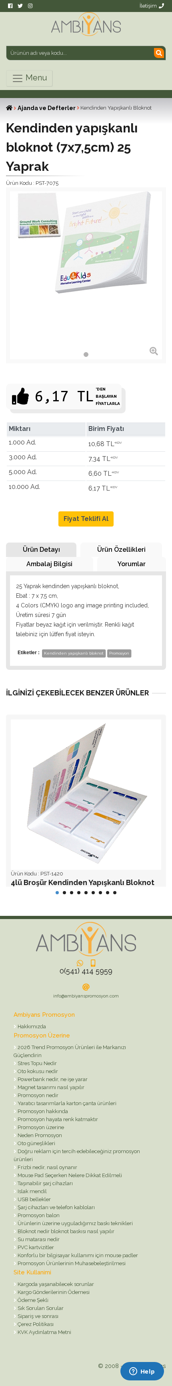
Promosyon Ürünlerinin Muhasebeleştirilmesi (71, 1263)
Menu (35, 77)
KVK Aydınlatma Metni (43, 1332)
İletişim (148, 6)
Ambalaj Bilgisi (49, 564)
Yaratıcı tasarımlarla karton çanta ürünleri (66, 1103)
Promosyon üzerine (40, 1127)
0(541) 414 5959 (86, 971)
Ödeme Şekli (32, 1300)
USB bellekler (33, 1199)
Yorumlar (132, 564)
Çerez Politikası (35, 1324)
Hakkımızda (31, 1026)
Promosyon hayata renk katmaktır (57, 1119)
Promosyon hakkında (42, 1111)
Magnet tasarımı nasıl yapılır (50, 1087)
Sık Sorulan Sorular (40, 1308)
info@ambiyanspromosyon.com (86, 996)
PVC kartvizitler (35, 1247)
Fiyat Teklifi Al (86, 519)
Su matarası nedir (38, 1239)
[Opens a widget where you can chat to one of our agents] (142, 1372)
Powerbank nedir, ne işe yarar (52, 1079)
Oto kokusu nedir (37, 1071)
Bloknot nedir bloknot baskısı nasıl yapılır (65, 1231)
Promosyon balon (38, 1215)
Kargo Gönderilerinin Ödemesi (53, 1292)
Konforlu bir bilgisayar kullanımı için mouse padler (77, 1255)
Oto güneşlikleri (35, 1143)
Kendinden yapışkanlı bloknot (74, 653)
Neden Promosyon (39, 1135)
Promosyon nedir (37, 1095)
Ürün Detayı (41, 549)
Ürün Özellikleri (121, 549)
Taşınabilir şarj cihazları (44, 1183)
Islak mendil (31, 1191)
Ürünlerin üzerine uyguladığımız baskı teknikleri (74, 1223)
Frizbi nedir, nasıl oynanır (46, 1167)
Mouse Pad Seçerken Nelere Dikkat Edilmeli (69, 1175)
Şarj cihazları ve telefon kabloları (55, 1207)
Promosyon (119, 653)
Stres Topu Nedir (36, 1063)
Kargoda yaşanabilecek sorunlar (55, 1284)
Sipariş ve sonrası (37, 1316)
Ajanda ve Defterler (47, 108)
